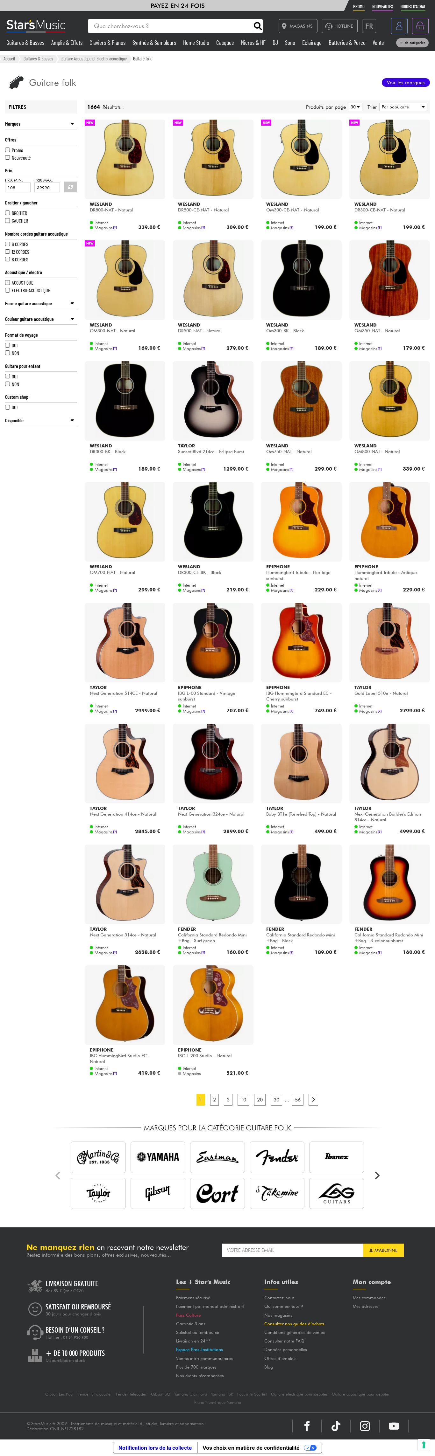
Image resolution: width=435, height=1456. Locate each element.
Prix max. (43, 180)
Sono (290, 42)
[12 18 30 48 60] (354, 107)
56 (298, 1100)
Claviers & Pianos (108, 42)
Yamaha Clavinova (190, 1394)
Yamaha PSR (222, 1394)
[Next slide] (376, 1175)
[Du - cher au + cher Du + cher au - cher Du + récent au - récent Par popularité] (402, 107)
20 (260, 1100)
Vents (378, 42)
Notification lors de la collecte (155, 1448)
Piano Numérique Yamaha (217, 1402)
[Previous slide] (58, 1175)
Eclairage (312, 42)
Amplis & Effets (67, 42)
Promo (17, 150)
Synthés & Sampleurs (154, 42)
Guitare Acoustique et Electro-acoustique (94, 58)
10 (243, 1100)
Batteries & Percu (348, 42)
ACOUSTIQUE (22, 282)
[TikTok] (336, 1426)
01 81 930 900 (75, 1337)
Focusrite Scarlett (252, 1394)
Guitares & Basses (26, 42)
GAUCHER (20, 220)
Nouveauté (21, 158)
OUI (15, 345)
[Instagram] (365, 1426)
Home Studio (196, 42)
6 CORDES (20, 244)
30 (276, 1100)
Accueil (9, 58)
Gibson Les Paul (59, 1394)
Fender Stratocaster (95, 1394)
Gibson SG (160, 1394)
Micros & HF (254, 42)
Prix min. (14, 180)
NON (15, 353)
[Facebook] (307, 1426)
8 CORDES (20, 259)
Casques (225, 42)
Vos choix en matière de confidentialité (251, 1448)
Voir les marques (406, 82)
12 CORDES (20, 252)
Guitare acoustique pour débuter (361, 1394)
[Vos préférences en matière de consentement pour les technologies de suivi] (424, 1445)
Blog (268, 1367)
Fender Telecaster (131, 1394)
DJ (276, 42)
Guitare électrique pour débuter (299, 1394)
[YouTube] (394, 1426)
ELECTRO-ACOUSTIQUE (31, 290)
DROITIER (19, 213)
